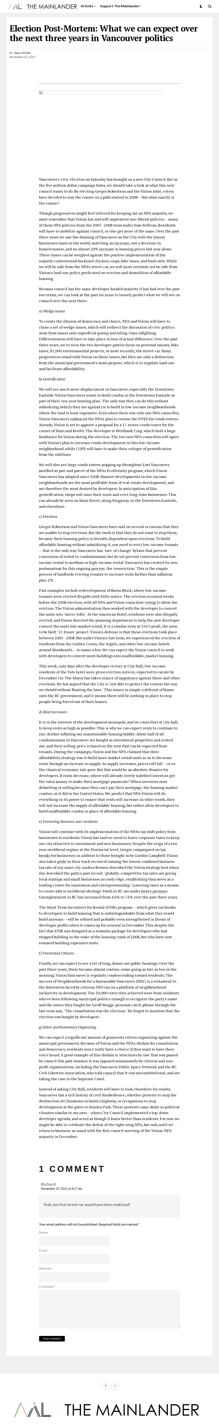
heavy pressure (154, 891)
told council (105, 1072)
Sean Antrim (22, 53)
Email (43, 1250)
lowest (159, 237)
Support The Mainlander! (120, 6)
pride (61, 861)
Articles (87, 6)
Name (43, 1232)
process (98, 568)
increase (121, 242)
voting (150, 602)
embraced (78, 418)
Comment (47, 1286)
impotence (128, 677)
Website (45, 1268)
